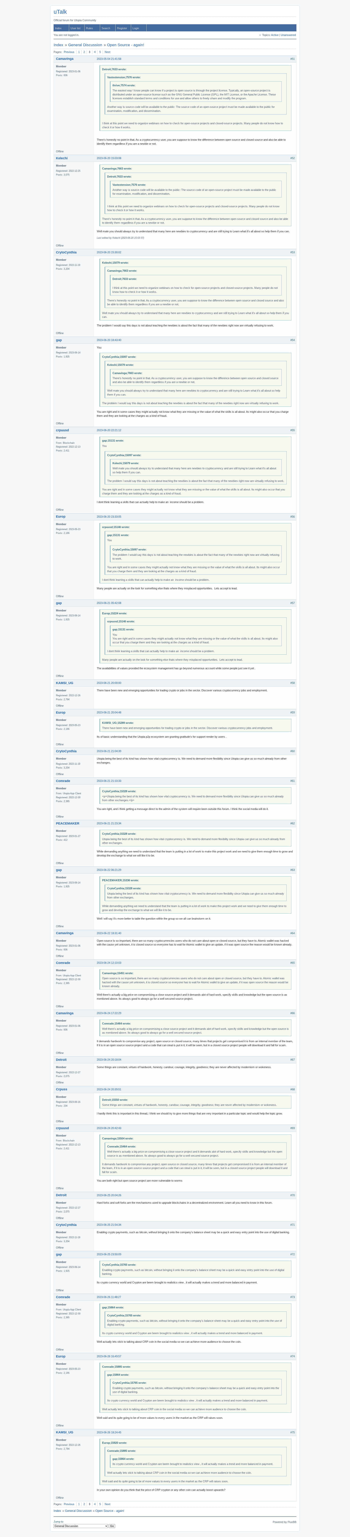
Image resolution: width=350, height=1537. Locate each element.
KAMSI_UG (64, 683)
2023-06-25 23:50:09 (109, 1254)
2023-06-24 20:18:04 (109, 1059)
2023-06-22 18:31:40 (109, 933)
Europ (60, 516)
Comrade (63, 781)
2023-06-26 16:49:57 (109, 1356)
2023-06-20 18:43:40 (109, 340)
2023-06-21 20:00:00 (109, 682)
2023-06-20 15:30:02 (109, 252)
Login (136, 28)
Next (107, 52)
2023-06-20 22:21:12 (109, 430)
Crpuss (61, 1089)
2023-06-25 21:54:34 (109, 1224)
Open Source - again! (125, 45)
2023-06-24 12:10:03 (109, 962)
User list (75, 28)
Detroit (61, 1060)
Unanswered (288, 35)
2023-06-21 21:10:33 (109, 780)
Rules (89, 28)
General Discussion (85, 45)
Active (275, 35)
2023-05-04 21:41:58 (109, 58)
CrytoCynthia (66, 252)
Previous (69, 52)
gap (59, 340)
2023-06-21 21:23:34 (109, 823)
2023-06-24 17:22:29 (109, 1013)
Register (122, 28)
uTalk (60, 12)
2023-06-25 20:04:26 (109, 1195)
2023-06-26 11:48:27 (109, 1297)
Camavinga (64, 59)
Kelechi (62, 158)
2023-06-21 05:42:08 (109, 603)
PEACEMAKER (67, 823)
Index (58, 28)
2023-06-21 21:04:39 (109, 751)
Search (106, 28)
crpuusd (62, 430)
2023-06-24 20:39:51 (109, 1089)
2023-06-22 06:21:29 (109, 869)
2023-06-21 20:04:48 (109, 712)
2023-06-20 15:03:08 (109, 158)
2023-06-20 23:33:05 (109, 516)
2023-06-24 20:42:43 (109, 1128)
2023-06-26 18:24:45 (109, 1432)
